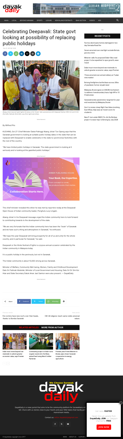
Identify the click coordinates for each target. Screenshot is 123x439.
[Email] (27, 53)
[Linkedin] (21, 53)
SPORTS (39, 20)
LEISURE (49, 20)
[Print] (32, 53)
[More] (63, 301)
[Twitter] (10, 53)
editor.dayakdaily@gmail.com (66, 417)
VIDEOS (92, 20)
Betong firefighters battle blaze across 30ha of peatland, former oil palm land (101, 84)
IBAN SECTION (81, 20)
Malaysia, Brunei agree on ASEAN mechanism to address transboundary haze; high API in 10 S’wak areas (102, 92)
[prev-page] (4, 363)
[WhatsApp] (16, 53)
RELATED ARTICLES (29, 327)
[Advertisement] (41, 284)
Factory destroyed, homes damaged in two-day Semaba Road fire (101, 44)
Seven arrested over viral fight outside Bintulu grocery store (101, 51)
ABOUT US (72, 437)
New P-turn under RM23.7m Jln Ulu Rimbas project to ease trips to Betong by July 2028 (101, 118)
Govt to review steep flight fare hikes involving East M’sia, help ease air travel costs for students (102, 109)
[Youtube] (68, 424)
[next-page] (7, 363)
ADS (99, 20)
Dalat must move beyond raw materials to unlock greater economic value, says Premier (13, 354)
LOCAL (14, 20)
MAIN (6, 20)
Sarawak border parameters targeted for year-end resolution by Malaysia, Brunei (102, 101)
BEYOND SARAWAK (26, 20)
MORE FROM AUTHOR (52, 327)
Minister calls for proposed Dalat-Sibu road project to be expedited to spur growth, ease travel (101, 60)
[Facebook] (5, 53)
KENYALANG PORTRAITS (63, 20)
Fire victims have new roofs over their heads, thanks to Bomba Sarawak (20, 317)
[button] (117, 20)
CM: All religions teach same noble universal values (62, 317)
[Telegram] (38, 53)
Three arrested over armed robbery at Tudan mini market (101, 76)
